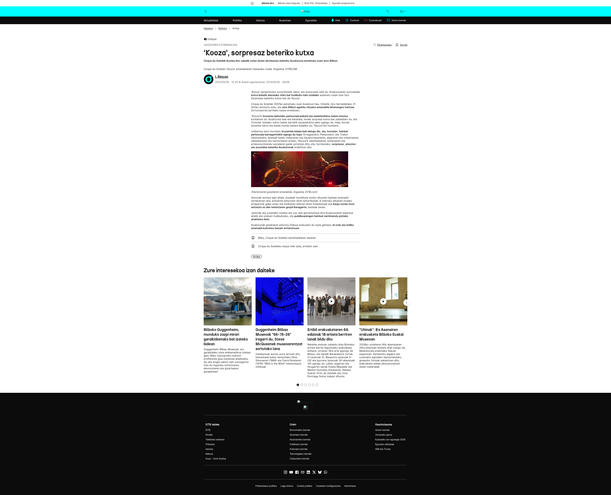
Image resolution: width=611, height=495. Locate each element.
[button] (406, 302)
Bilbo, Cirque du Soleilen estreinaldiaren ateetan (287, 237)
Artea (256, 256)
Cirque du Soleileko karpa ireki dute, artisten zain (288, 246)
